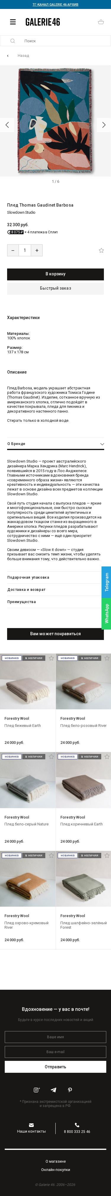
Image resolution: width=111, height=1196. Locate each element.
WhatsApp (106, 613)
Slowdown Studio (21, 212)
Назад (23, 55)
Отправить (55, 1066)
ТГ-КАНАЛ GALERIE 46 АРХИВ (55, 5)
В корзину (56, 273)
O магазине (56, 1161)
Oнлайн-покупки (55, 1169)
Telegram (106, 582)
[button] (7, 125)
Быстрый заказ (55, 288)
